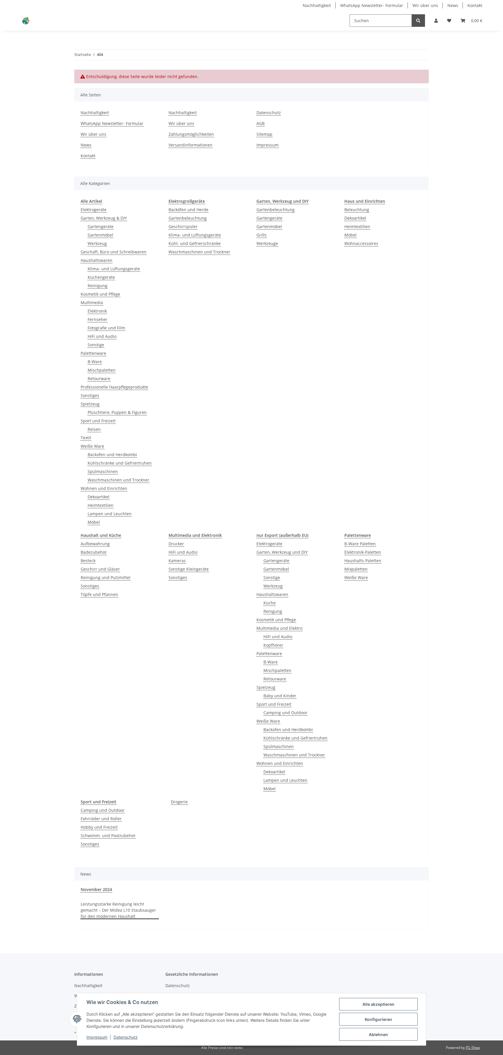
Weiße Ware (92, 446)
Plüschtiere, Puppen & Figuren (117, 412)
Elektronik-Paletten (362, 552)
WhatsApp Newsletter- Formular (371, 5)
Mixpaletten (356, 569)
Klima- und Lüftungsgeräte (114, 268)
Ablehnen (378, 1034)
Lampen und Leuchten (110, 513)
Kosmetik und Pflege (100, 294)
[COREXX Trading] (25, 21)
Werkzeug (97, 243)
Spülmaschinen (103, 471)
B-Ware (95, 361)
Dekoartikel (98, 497)
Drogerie (179, 802)
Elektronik (97, 311)
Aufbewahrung (95, 543)
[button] (436, 20)
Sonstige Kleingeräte (189, 569)
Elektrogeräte (94, 209)
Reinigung (97, 285)
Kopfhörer (273, 645)
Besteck (88, 560)
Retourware (99, 378)
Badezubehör (94, 552)
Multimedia (92, 302)
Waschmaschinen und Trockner (118, 480)
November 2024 (96, 889)
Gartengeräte (101, 226)
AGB (260, 123)
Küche (269, 603)
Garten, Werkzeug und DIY (282, 552)
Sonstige (96, 344)
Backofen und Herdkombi (112, 454)
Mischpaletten (102, 370)
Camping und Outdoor (285, 712)
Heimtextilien (101, 505)
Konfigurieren (378, 1019)
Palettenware (93, 353)
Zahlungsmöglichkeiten (191, 134)
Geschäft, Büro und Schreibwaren (113, 252)
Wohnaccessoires (361, 243)
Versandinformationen (190, 145)
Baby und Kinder (279, 695)
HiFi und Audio (102, 336)
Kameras (177, 560)
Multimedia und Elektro (279, 628)
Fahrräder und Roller (101, 818)
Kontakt (474, 5)
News (452, 5)
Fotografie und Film (106, 328)
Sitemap (264, 134)
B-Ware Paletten (360, 543)
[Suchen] (418, 20)
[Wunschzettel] (449, 20)
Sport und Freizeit (98, 421)
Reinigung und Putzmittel (105, 577)
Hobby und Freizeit (99, 827)
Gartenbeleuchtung (188, 218)
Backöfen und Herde (188, 209)
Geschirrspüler (183, 226)
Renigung (272, 611)
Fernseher (97, 319)
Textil (86, 437)
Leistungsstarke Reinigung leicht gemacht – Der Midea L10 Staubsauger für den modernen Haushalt (118, 910)
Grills (261, 235)
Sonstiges (90, 395)
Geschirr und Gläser (100, 569)
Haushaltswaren (96, 260)
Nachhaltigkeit (317, 5)
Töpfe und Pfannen (99, 594)
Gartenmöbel (100, 235)
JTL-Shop (473, 1047)
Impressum (267, 145)
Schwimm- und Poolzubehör (108, 835)
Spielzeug (90, 404)
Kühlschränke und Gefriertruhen (120, 463)
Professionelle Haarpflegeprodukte (114, 387)
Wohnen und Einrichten (104, 488)
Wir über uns (425, 5)
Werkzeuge (267, 243)
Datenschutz (268, 112)
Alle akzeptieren (378, 1004)
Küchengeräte (101, 277)
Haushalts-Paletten (362, 560)
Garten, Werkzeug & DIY (104, 218)
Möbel (94, 522)
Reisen (94, 429)
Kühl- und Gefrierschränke (195, 243)
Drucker (176, 543)
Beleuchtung (356, 209)
